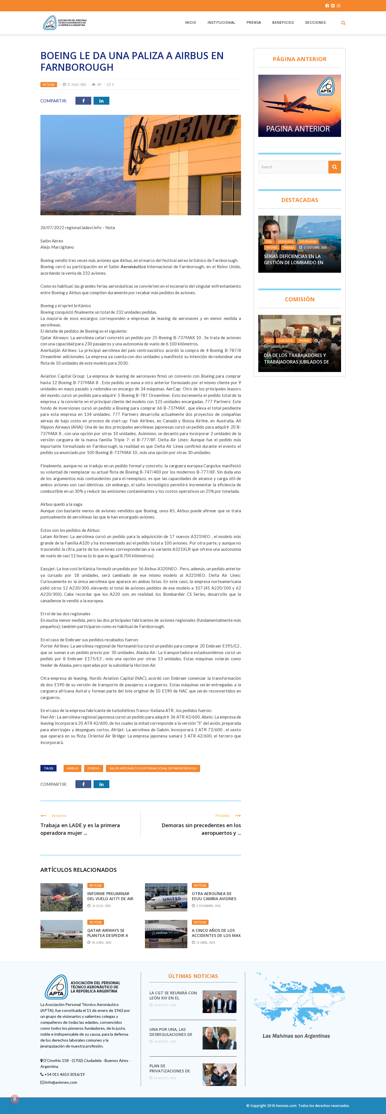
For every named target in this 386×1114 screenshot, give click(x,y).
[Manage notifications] (14, 1099)
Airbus (72, 768)
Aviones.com (286, 1105)
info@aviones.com (61, 1082)
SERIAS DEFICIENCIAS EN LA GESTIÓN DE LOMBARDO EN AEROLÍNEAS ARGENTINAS (293, 262)
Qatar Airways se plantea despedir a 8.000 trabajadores (108, 935)
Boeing (94, 768)
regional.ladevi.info (83, 227)
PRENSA (254, 23)
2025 (269, 242)
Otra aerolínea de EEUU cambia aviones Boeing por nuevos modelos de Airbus (214, 901)
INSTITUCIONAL (221, 23)
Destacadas (308, 242)
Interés (271, 248)
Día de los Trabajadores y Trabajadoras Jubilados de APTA (296, 361)
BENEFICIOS (283, 23)
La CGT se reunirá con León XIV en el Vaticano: (173, 998)
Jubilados (285, 341)
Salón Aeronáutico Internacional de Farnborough (153, 768)
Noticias (49, 85)
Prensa (288, 248)
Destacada (285, 242)
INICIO (190, 23)
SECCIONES (315, 23)
